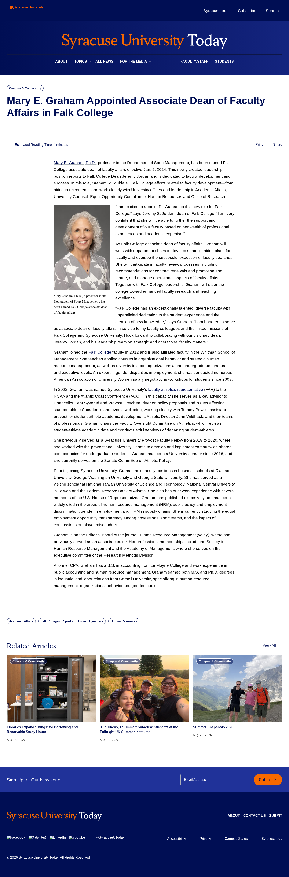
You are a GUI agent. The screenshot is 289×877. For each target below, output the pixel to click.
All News (104, 61)
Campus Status (236, 838)
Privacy (205, 838)
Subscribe (247, 10)
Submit (266, 779)
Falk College (99, 352)
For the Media (133, 61)
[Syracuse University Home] (144, 40)
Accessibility (176, 838)
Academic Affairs (21, 621)
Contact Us (254, 815)
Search (272, 10)
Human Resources (124, 621)
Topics (80, 61)
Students (224, 61)
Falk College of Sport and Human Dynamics (72, 621)
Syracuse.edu (216, 11)
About (61, 61)
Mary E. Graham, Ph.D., (75, 163)
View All (269, 645)
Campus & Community (25, 88)
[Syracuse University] (36, 10)
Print (259, 144)
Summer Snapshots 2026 (213, 727)
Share (277, 144)
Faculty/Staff (194, 61)
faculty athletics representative (175, 389)
